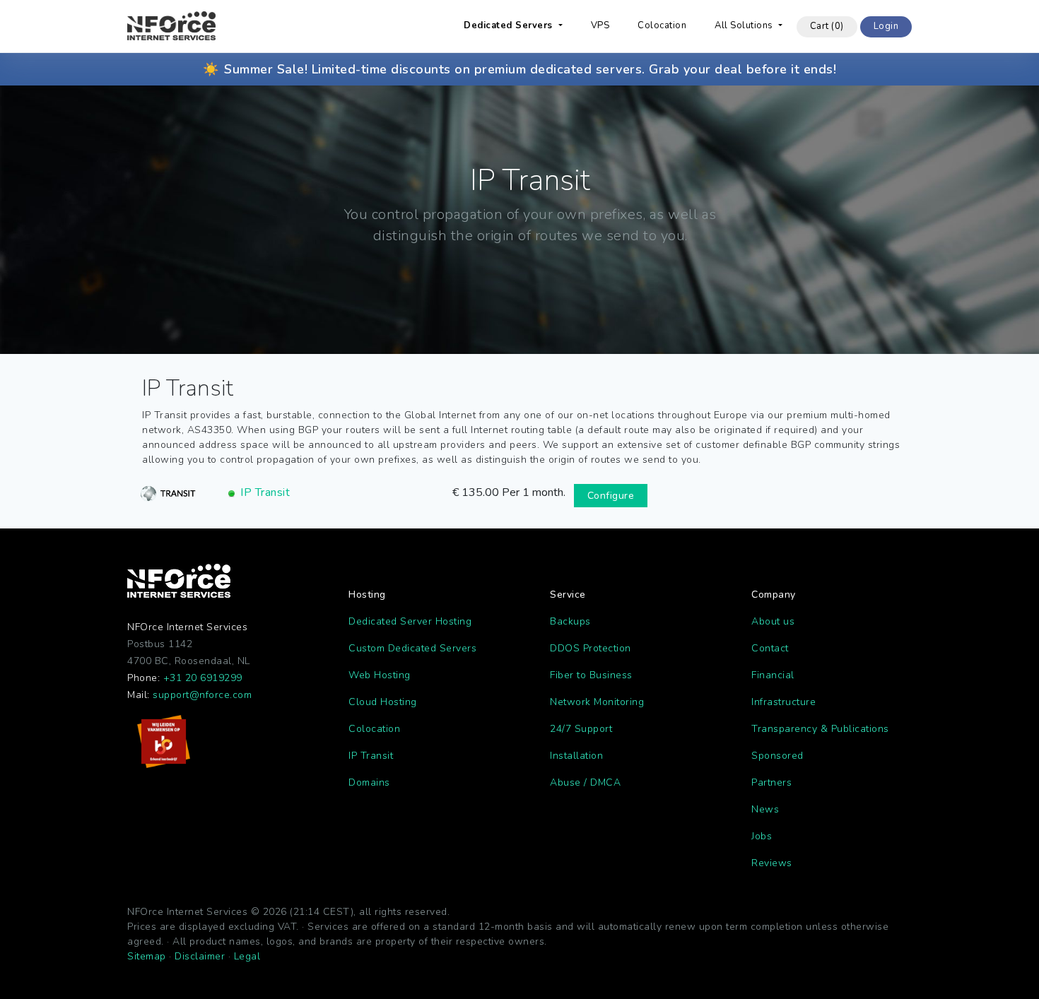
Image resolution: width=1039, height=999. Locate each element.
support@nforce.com (202, 695)
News (765, 809)
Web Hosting (379, 675)
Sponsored (777, 755)
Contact (770, 648)
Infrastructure (783, 702)
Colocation (662, 25)
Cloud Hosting (382, 702)
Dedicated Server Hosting (409, 621)
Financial (772, 675)
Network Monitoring (597, 702)
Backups (570, 621)
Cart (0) (827, 26)
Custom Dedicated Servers (412, 648)
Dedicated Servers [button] (510, 25)
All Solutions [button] (745, 25)
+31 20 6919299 (202, 678)
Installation (576, 755)
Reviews (771, 863)
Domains (369, 782)
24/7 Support (581, 728)
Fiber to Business (591, 675)
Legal (247, 956)
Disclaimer (200, 956)
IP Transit (265, 492)
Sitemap (146, 956)
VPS (600, 25)
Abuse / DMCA (585, 782)
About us (772, 621)
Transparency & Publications (820, 728)
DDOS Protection (590, 648)
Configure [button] (611, 495)
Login (886, 26)
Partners (771, 782)
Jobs (761, 836)
